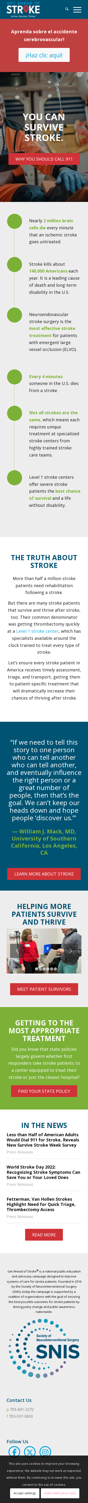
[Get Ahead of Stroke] (36, 9)
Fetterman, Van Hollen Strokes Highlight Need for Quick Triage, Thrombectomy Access (41, 1204)
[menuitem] (65, 9)
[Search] (65, 9)
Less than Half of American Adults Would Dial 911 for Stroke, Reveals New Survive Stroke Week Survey (43, 1140)
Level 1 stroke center (37, 631)
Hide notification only (60, 1493)
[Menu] (75, 9)
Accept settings (25, 1493)
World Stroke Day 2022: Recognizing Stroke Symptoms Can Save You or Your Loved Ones (43, 1172)
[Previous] (17, 951)
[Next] (71, 951)
